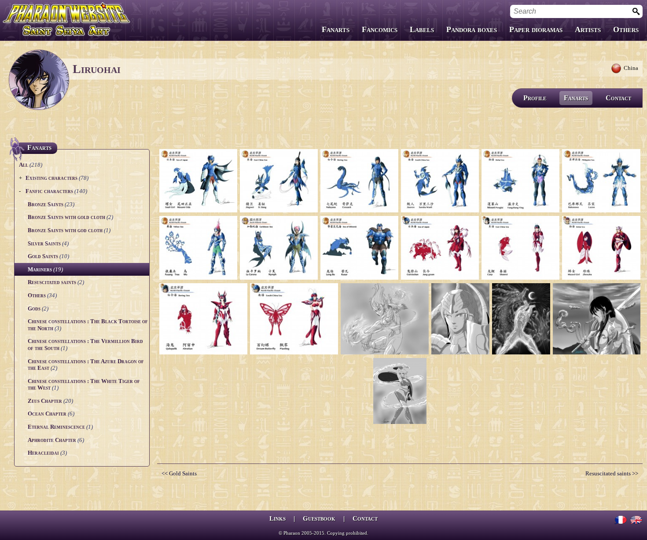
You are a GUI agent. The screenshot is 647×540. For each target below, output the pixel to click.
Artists (588, 29)
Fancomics (379, 29)
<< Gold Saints (179, 473)
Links (277, 518)
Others (626, 29)
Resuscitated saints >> (611, 473)
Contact (618, 98)
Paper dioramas (535, 29)
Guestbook (319, 518)
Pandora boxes (471, 29)
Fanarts (335, 29)
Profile (534, 98)
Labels (422, 29)
